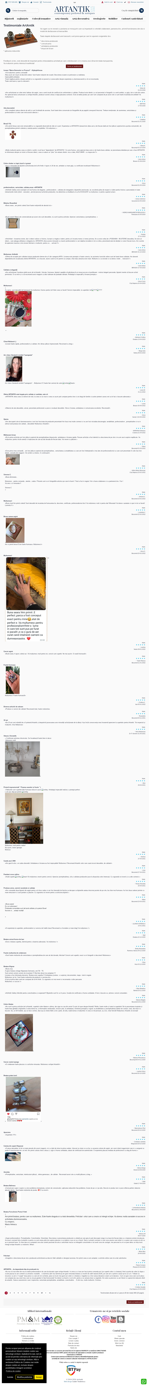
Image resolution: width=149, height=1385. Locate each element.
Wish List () (119, 1343)
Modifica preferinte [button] (24, 1377)
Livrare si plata (74, 1341)
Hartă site (73, 1348)
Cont (119, 1336)
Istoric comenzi (119, 1341)
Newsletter (119, 1345)
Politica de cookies (27, 1336)
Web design (68, 1381)
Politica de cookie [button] (13, 1371)
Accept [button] (39, 1377)
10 (42, 1293)
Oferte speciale (119, 1338)
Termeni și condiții (28, 1341)
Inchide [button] (10, 1377)
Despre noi (73, 1336)
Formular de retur (73, 1345)
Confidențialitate (27, 1338)
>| (49, 1293)
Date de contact (73, 1343)
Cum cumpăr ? (74, 1338)
